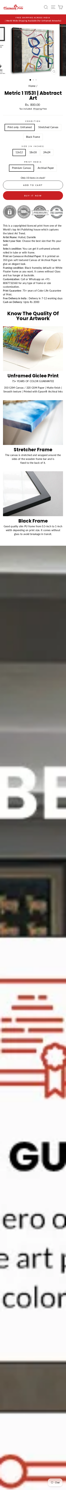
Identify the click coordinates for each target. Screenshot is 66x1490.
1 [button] (30, 80)
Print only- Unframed (20, 127)
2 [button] (33, 80)
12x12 (19, 152)
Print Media (33, 162)
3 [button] (36, 80)
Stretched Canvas (48, 127)
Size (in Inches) (33, 146)
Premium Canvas (21, 168)
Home (32, 86)
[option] (33, 19)
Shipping (37, 109)
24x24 (47, 152)
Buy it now (33, 195)
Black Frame (33, 137)
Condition (33, 121)
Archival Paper (46, 168)
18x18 (33, 152)
